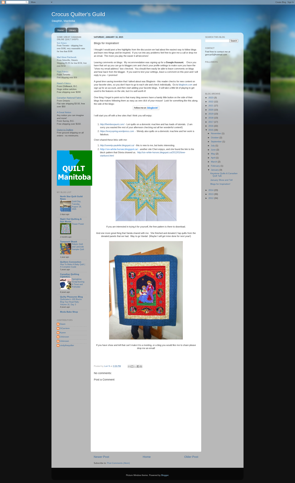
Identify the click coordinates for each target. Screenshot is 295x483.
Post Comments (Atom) (118, 463)
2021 (211, 105)
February (215, 166)
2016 (211, 126)
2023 (211, 98)
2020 (211, 110)
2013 (211, 194)
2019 (211, 114)
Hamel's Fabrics (64, 83)
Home (60, 30)
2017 (211, 122)
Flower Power (78, 224)
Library (72, 30)
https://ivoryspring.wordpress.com (117, 131)
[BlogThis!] (132, 366)
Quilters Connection (70, 262)
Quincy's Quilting (65, 130)
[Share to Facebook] (138, 366)
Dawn (62, 324)
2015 (211, 130)
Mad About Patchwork (66, 57)
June (213, 150)
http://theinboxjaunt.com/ (112, 124)
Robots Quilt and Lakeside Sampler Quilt (78, 246)
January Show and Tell (221, 180)
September (216, 141)
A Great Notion (64, 112)
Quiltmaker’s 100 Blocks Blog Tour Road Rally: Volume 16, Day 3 (71, 302)
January (215, 170)
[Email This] (129, 366)
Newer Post (101, 456)
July (213, 145)
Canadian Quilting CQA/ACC (69, 275)
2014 (211, 190)
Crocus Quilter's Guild (78, 14)
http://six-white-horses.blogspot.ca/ (119, 149)
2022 (211, 102)
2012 (211, 198)
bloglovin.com (186, 84)
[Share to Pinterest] (140, 366)
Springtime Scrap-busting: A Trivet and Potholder (78, 283)
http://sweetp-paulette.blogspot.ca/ (117, 145)
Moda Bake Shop (69, 312)
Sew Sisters (62, 42)
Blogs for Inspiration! (220, 184)
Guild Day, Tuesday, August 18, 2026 (77, 205)
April (213, 158)
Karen (63, 332)
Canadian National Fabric (69, 98)
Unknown (64, 337)
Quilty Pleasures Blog (71, 297)
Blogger (165, 475)
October (215, 137)
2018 (211, 118)
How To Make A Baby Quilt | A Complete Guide (72, 265)
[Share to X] (135, 366)
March (214, 162)
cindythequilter (67, 345)
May (213, 154)
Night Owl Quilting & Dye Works (71, 220)
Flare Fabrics (62, 72)
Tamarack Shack (68, 242)
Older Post (191, 456)
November (216, 133)
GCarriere (65, 328)
